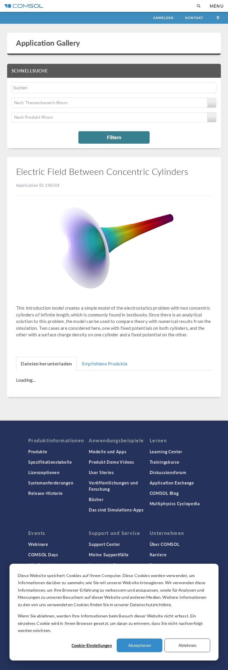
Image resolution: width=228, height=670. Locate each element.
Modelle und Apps (107, 451)
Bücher (96, 499)
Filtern (114, 137)
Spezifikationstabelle (50, 462)
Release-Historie (45, 493)
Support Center (104, 544)
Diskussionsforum (168, 472)
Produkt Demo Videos (111, 462)
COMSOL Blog (164, 493)
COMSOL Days (43, 554)
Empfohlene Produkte (104, 363)
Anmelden (163, 17)
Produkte (38, 451)
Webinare (38, 544)
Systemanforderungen (50, 483)
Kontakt (194, 17)
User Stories (101, 472)
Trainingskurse (165, 462)
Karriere (158, 554)
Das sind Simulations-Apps (116, 510)
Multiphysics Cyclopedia (175, 503)
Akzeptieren (139, 645)
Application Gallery (48, 43)
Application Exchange (172, 483)
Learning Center (166, 451)
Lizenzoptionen (44, 472)
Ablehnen (187, 645)
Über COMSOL (165, 544)
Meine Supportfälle (109, 554)
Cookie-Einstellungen (92, 645)
